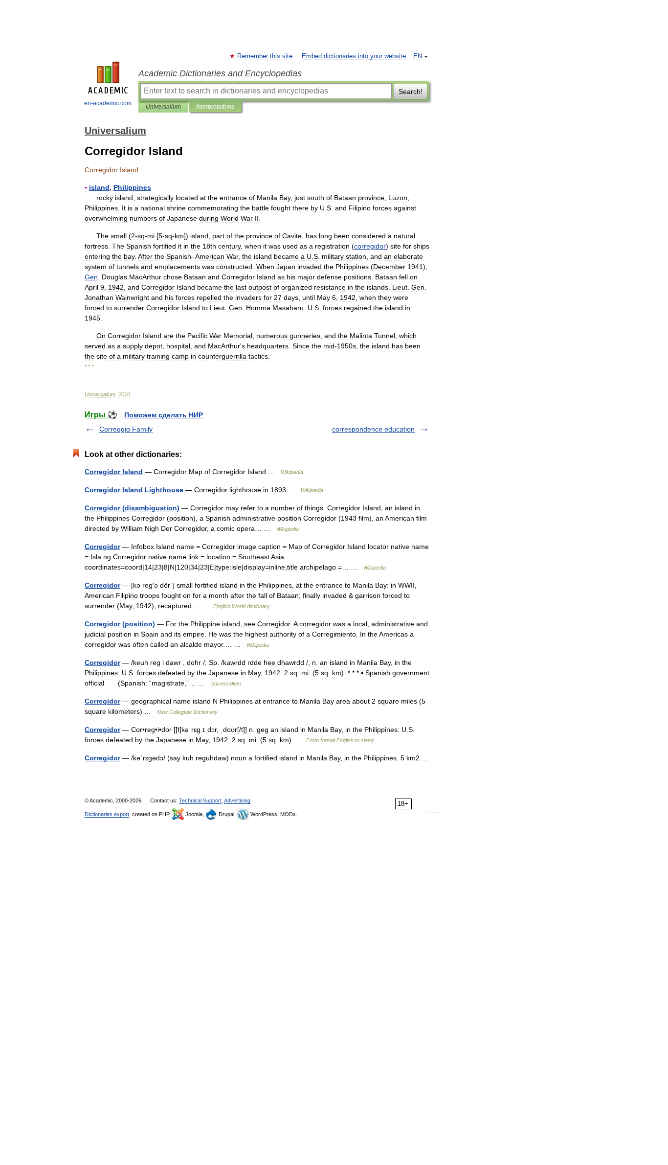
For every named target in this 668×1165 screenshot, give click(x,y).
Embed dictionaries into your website (354, 56)
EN (417, 56)
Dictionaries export (107, 814)
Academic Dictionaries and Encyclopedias (220, 73)
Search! (411, 91)
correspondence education (373, 429)
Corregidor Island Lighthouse (134, 490)
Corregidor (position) (120, 624)
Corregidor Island (114, 472)
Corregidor (102, 546)
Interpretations (215, 106)
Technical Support (200, 800)
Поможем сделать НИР (163, 415)
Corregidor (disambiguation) (132, 508)
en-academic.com (108, 103)
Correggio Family (126, 429)
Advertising (237, 800)
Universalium (163, 106)
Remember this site (265, 56)
